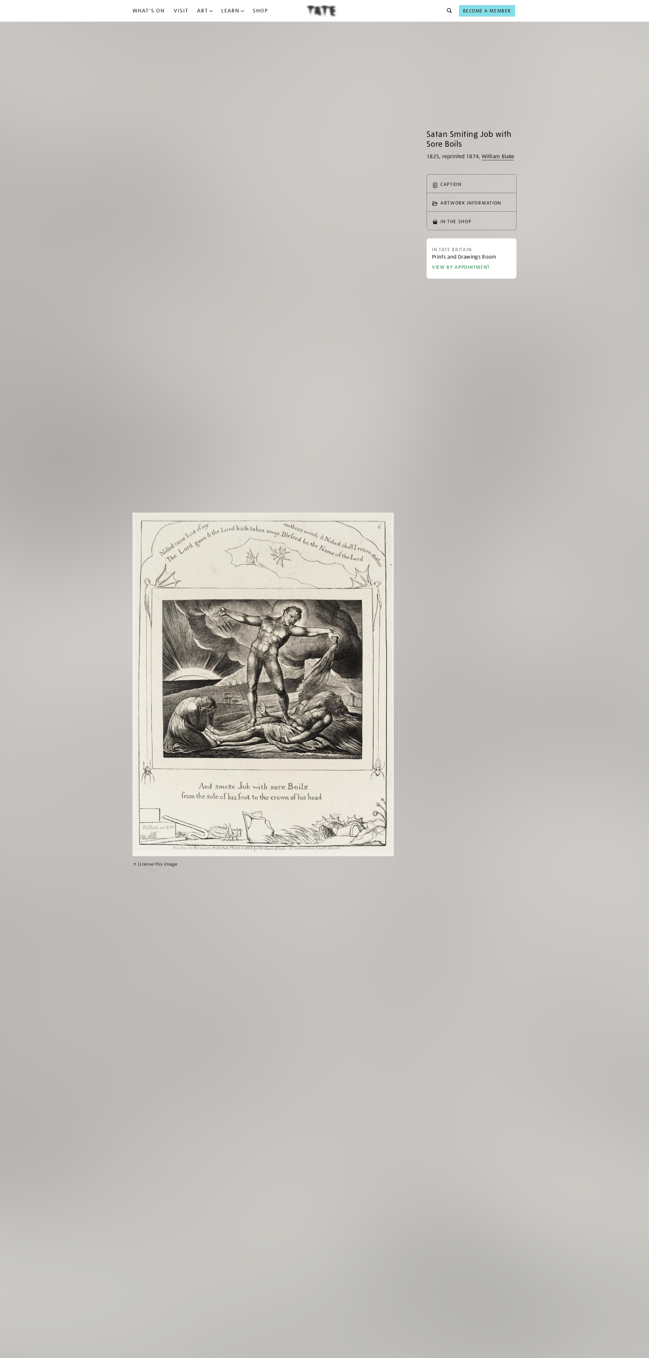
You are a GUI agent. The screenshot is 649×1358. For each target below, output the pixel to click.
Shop (260, 10)
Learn (230, 10)
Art (202, 10)
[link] (155, 864)
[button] (447, 11)
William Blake (498, 156)
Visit (181, 10)
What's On (149, 10)
